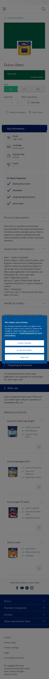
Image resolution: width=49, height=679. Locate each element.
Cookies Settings (24, 343)
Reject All (24, 357)
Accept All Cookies (24, 350)
